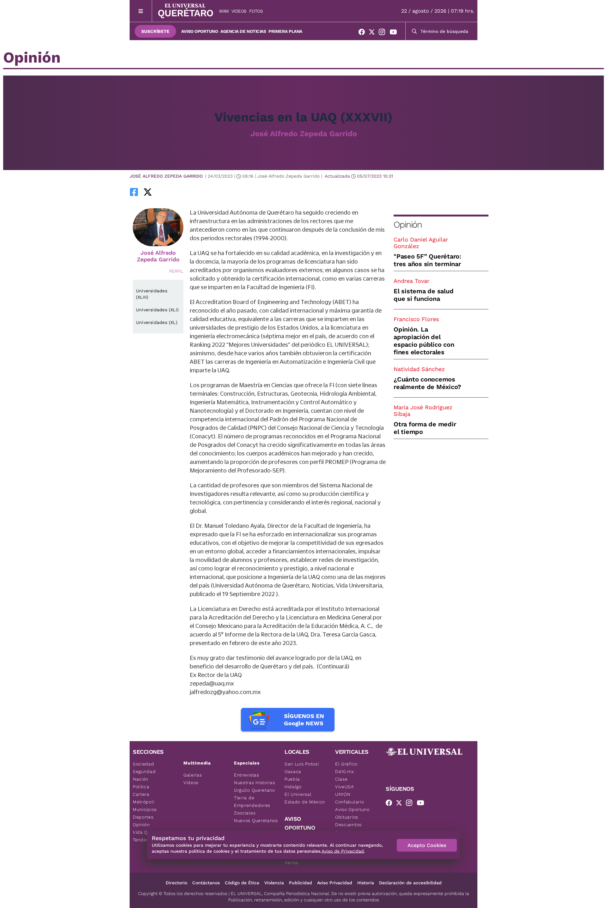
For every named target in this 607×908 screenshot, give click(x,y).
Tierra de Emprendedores (252, 801)
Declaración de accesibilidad (410, 882)
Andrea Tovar (411, 280)
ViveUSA (344, 786)
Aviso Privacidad (334, 882)
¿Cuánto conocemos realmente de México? (427, 383)
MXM (224, 11)
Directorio (176, 882)
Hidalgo (293, 786)
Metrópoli (143, 801)
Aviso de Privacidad (343, 851)
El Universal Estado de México (305, 798)
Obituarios (346, 817)
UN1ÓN (343, 794)
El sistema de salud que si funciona (423, 294)
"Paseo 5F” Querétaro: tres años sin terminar (427, 260)
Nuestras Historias (254, 782)
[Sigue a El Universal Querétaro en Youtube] (395, 33)
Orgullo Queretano (254, 790)
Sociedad (143, 763)
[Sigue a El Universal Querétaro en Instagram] (384, 33)
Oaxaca (293, 771)
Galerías (192, 774)
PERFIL (176, 271)
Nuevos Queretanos (256, 820)
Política (141, 786)
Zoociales (244, 812)
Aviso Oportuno (199, 31)
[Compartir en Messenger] (165, 191)
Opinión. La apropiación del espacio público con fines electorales (424, 341)
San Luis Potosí (302, 763)
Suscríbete (155, 31)
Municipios (145, 809)
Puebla (292, 779)
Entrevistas (246, 774)
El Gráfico (346, 763)
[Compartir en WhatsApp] (156, 191)
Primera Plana (285, 31)
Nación (140, 779)
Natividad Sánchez (419, 369)
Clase (341, 779)
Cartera (141, 794)
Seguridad (144, 771)
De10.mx (344, 771)
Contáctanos (206, 882)
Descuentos (348, 824)
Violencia (274, 882)
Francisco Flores (416, 319)
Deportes (143, 817)
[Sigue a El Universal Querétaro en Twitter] (374, 33)
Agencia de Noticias (243, 31)
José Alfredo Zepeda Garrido (303, 133)
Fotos (256, 11)
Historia (365, 882)
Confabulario (349, 801)
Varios (291, 862)
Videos (239, 11)
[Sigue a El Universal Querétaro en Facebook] (364, 33)
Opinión (408, 224)
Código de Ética (242, 882)
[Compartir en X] (147, 191)
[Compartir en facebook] (134, 191)
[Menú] (141, 11)
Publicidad (300, 882)
